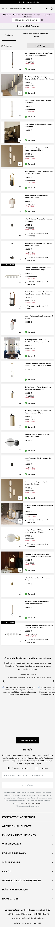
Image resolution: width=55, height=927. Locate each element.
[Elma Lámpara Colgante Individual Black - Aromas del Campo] (27, 156)
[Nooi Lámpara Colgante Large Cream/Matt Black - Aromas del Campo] (27, 85)
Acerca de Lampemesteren (21, 880)
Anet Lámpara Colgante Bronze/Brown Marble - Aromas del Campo (39, 54)
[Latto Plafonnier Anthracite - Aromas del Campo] (27, 227)
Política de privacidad (33, 803)
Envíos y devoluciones (19, 835)
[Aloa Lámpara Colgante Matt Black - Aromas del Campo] (27, 252)
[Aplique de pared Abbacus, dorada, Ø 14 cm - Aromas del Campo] (27, 538)
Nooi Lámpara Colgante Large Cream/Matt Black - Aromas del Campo (39, 78)
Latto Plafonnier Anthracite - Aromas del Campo (38, 220)
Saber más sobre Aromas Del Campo (35, 35)
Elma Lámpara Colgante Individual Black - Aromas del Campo (37, 149)
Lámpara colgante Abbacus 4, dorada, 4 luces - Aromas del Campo (39, 268)
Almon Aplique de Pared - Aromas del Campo (39, 317)
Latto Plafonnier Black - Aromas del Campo (38, 459)
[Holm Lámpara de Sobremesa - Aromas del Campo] (27, 203)
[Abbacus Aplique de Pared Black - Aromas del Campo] (27, 442)
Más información (15, 889)
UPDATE (26, 20)
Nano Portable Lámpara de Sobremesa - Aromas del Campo (39, 172)
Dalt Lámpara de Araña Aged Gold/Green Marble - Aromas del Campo (37, 341)
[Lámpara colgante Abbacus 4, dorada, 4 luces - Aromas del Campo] (27, 276)
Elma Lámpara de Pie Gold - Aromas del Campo (38, 101)
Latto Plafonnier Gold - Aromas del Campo (38, 579)
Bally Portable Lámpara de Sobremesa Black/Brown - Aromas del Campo (39, 293)
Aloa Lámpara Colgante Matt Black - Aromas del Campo (38, 244)
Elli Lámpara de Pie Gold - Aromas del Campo (39, 506)
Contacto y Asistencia (19, 817)
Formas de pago (14, 853)
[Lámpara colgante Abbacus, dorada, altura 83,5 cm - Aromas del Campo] (27, 371)
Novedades (10, 898)
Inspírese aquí (26, 740)
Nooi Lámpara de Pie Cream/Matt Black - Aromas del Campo (37, 602)
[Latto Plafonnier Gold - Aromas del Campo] (27, 586)
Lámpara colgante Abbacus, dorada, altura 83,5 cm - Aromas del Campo (38, 364)
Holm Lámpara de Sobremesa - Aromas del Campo (36, 196)
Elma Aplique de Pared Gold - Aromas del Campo (39, 125)
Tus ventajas (11, 844)
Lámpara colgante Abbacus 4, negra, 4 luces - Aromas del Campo (39, 626)
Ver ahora (28, 16)
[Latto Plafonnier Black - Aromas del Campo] (27, 466)
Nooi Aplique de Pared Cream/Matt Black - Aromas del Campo (38, 388)
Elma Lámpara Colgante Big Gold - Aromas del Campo (37, 483)
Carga (6, 871)
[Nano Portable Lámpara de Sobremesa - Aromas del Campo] (27, 180)
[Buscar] (47, 8)
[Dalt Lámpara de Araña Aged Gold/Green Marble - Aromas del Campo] (27, 348)
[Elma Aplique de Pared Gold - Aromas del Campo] (27, 132)
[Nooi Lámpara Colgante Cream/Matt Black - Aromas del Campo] (27, 419)
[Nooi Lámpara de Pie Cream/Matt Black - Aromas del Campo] (27, 610)
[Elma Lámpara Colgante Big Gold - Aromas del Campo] (27, 490)
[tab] (27, 817)
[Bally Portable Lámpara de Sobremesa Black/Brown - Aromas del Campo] (27, 300)
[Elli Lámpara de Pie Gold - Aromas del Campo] (27, 514)
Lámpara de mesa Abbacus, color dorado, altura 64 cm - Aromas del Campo (37, 555)
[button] (20, 69)
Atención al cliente (16, 826)
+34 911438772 (41, 913)
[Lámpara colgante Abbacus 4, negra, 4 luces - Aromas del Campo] (27, 634)
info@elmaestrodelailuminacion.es (28, 918)
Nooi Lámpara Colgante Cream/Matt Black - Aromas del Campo (38, 412)
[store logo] (20, 8)
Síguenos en (11, 862)
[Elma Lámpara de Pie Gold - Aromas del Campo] (27, 108)
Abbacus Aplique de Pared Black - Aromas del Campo (37, 435)
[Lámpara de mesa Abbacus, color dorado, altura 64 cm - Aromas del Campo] (27, 562)
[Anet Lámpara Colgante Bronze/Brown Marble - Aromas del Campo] (27, 61)
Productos (9, 35)
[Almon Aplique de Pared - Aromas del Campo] (27, 324)
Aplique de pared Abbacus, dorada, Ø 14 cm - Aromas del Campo (39, 531)
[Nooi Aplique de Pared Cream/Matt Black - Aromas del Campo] (27, 395)
